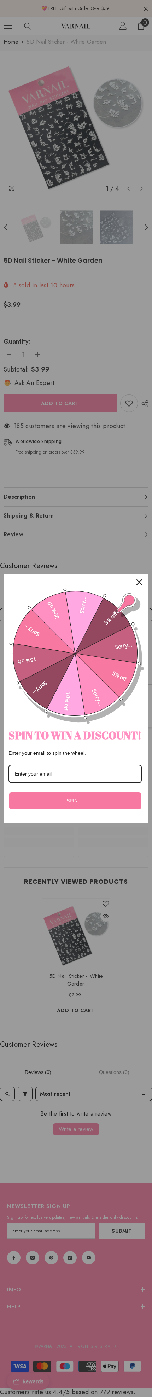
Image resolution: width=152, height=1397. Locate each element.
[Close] (139, 582)
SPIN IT (75, 800)
